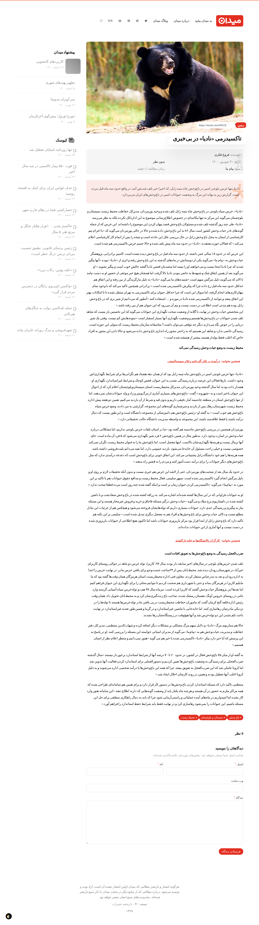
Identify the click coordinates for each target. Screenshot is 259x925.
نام (160, 764)
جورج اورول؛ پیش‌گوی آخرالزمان (52, 116)
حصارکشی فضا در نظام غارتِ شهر (47, 210)
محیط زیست (188, 717)
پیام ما (230, 168)
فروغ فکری (221, 154)
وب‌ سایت (237, 780)
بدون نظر (159, 161)
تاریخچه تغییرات (122, 904)
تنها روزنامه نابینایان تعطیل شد (50, 150)
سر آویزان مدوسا (63, 99)
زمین (241, 125)
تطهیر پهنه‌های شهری (60, 82)
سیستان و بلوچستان (212, 717)
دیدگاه (238, 797)
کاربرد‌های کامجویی (50, 61)
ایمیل (239, 764)
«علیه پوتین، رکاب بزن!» (54, 270)
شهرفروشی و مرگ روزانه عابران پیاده (44, 330)
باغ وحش (234, 717)
